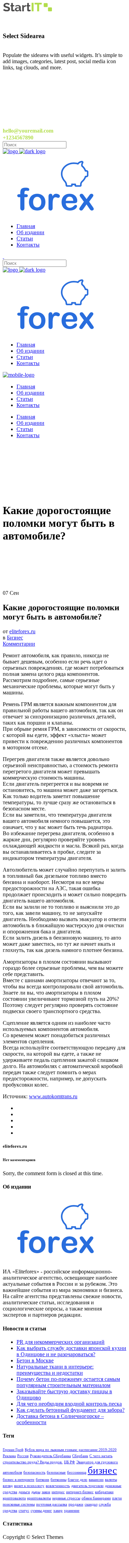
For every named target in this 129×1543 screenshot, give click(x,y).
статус (24, 1510)
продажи (75, 1504)
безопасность (34, 1472)
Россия (23, 1456)
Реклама (9, 1456)
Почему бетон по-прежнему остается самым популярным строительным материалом (68, 1382)
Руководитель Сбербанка (50, 1456)
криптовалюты (39, 1498)
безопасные (56, 1472)
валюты (111, 1480)
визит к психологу (29, 1486)
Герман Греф (13, 1450)
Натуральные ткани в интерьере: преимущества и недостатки (55, 1370)
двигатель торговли (87, 1486)
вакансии (96, 1480)
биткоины (58, 1480)
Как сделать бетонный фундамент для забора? (71, 1410)
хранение (71, 1510)
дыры (35, 1492)
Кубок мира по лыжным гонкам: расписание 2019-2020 (71, 1450)
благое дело (77, 1480)
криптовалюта (14, 1498)
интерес (58, 1492)
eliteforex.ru (22, 631)
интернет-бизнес (80, 1492)
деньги (24, 1492)
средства (10, 1510)
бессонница (76, 1472)
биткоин (42, 1480)
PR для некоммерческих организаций (61, 1342)
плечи (117, 1498)
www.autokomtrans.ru (53, 1096)
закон (46, 1492)
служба (105, 1504)
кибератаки (104, 1492)
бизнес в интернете (18, 1480)
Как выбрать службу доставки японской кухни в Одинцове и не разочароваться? (71, 1351)
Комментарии (19, 644)
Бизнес (15, 637)
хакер (58, 1510)
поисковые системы (19, 1504)
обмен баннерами (96, 1498)
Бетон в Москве (35, 1360)
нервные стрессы (66, 1498)
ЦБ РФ (69, 1462)
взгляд (8, 1486)
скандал (91, 1504)
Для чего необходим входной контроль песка (69, 1404)
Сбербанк (80, 1456)
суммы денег (41, 1510)
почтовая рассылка (51, 1504)
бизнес (102, 1470)
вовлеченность (58, 1486)
